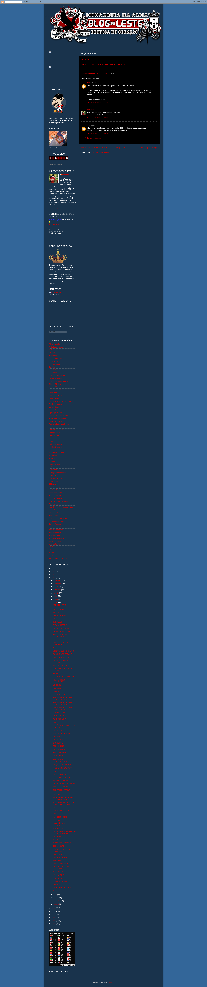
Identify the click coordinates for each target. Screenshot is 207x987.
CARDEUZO (57, 622)
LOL (54, 771)
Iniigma (52, 438)
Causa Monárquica (56, 378)
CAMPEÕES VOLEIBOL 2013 (64, 843)
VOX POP (56, 619)
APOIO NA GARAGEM (61, 752)
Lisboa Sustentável (56, 444)
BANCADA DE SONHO (61, 864)
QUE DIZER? (58, 872)
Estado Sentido (54, 407)
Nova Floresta (54, 464)
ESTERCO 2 (58, 674)
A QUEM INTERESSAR (62, 733)
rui (88, 125)
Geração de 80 (54, 433)
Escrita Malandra (55, 404)
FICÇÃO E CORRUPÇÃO (62, 765)
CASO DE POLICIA (60, 713)
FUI (54, 722)
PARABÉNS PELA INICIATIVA (64, 784)
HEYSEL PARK (58, 609)
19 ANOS (56, 891)
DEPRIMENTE (58, 846)
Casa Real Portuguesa (57, 375)
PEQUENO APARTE (60, 857)
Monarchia (53, 450)
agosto (56, 593)
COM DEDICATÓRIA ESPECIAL (61, 868)
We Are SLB (53, 547)
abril (55, 895)
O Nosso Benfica (55, 478)
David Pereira (54, 398)
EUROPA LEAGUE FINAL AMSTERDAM (62, 709)
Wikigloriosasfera (55, 550)
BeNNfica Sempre (56, 361)
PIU (54, 814)
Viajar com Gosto (55, 541)
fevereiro (57, 901)
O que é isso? (54, 481)
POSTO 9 (56, 640)
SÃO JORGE (58, 743)
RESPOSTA (57, 737)
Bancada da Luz (55, 355)
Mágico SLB (53, 458)
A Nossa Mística (55, 350)
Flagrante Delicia (55, 421)
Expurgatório (54, 410)
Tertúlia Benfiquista (56, 530)
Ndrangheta (53, 461)
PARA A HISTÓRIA (60, 625)
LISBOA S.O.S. (54, 441)
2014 (54, 574)
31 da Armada (54, 344)
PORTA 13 (86, 59)
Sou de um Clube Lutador (59, 527)
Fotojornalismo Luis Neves (59, 424)
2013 (54, 578)
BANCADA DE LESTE (61, 811)
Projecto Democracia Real (59, 501)
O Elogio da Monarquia (57, 473)
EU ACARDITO (58, 755)
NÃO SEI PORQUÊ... (61, 817)
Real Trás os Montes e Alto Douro (62, 507)
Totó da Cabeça (55, 535)
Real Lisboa (53, 504)
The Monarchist (55, 533)
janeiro (56, 904)
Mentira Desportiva (56, 447)
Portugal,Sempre (55, 498)
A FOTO (56, 648)
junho (56, 599)
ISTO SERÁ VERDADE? (62, 777)
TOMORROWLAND (60, 665)
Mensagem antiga (148, 147)
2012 (54, 908)
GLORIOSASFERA (56, 430)
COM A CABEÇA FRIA (61, 631)
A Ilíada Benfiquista (56, 347)
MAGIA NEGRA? (59, 694)
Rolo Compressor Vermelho (59, 518)
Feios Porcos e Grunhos (58, 418)
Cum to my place (55, 395)
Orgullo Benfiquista (56, 487)
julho (56, 596)
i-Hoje (51, 555)
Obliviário (52, 484)
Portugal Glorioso (55, 495)
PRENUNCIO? (58, 746)
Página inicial (123, 147)
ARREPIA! (57, 860)
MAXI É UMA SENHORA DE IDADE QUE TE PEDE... (63, 803)
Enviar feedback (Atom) (100, 152)
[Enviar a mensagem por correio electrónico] (112, 73)
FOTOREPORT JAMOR (62, 628)
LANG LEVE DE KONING (62, 887)
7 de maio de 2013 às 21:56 (97, 102)
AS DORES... (58, 612)
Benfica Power (54, 364)
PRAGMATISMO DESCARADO (59, 681)
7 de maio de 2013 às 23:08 (97, 118)
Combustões (54, 387)
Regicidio (52, 510)
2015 (54, 571)
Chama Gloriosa (55, 384)
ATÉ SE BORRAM (60, 605)
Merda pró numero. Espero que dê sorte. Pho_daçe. (101, 64)
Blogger (111, 982)
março (56, 898)
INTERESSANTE (59, 730)
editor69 (90, 109)
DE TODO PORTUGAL (61, 749)
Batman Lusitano (55, 358)
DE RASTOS (58, 740)
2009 (54, 917)
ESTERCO (57, 685)
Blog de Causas (55, 370)
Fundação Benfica (56, 427)
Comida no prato (55, 390)
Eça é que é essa (55, 413)
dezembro (58, 580)
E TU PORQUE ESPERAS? (63, 677)
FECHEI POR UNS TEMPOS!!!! (60, 635)
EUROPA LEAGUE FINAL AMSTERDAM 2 (62, 703)
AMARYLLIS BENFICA (61, 781)
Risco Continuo (54, 515)
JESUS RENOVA (59, 616)
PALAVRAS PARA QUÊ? (62, 716)
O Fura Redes (54, 475)
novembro (58, 583)
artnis (89, 83)
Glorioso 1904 (54, 435)
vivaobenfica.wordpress (58, 558)
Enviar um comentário (92, 138)
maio (56, 602)
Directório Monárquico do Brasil (61, 401)
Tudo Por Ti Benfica (56, 538)
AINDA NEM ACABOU (61, 657)
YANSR (52, 553)
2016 (54, 568)
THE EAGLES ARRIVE (61, 790)
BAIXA (55, 884)
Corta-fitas (53, 393)
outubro (57, 587)
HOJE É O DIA (58, 875)
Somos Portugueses (56, 524)
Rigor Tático (53, 512)
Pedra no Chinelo (55, 493)
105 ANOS (57, 840)
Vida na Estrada (55, 544)
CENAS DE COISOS (60, 688)
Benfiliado (52, 367)
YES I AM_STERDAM (61, 787)
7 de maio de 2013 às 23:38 (97, 133)
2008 (54, 921)
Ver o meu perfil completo (58, 208)
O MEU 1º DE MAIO (60, 881)
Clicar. (125, 64)
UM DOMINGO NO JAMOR (63, 651)
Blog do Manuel (55, 373)
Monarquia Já (54, 455)
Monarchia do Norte (56, 453)
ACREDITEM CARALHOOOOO (60, 761)
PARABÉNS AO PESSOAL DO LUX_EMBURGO (64, 832)
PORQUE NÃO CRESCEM (63, 654)
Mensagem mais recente (94, 147)
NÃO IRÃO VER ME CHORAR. (60, 824)
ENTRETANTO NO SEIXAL (63, 774)
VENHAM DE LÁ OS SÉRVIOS (60, 644)
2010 (54, 914)
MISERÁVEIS (58, 828)
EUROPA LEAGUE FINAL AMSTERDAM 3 (62, 698)
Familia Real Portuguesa (58, 415)
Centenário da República (58, 381)
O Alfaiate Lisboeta (56, 467)
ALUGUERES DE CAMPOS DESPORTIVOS (63, 798)
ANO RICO (57, 691)
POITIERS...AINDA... (61, 719)
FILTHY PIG (57, 837)
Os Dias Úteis (54, 490)
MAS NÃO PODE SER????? (64, 768)
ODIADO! (56, 820)
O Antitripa (53, 470)
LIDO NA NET (58, 878)
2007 (54, 924)
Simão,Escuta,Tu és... (57, 521)
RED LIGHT (57, 854)
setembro (57, 590)
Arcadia (52, 353)
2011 (54, 911)
